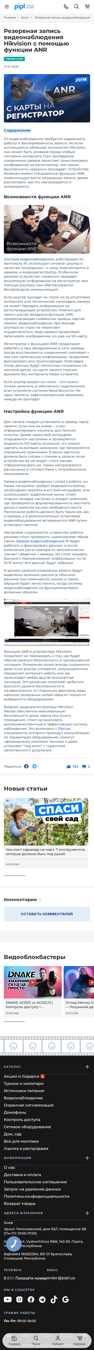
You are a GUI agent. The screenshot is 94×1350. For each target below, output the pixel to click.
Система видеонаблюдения (29, 259)
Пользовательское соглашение (35, 1182)
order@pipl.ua (61, 1278)
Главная (10, 17)
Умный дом (14, 59)
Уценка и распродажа (26, 1148)
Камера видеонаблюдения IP (42, 541)
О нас (9, 1167)
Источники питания (24, 1090)
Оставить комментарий (47, 914)
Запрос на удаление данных (32, 1189)
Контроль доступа (22, 1119)
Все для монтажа (21, 1141)
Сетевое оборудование (27, 1127)
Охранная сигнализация (29, 1105)
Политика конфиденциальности (36, 1196)
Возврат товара (19, 1203)
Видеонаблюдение (23, 1098)
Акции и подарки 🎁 (24, 1076)
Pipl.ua (64, 728)
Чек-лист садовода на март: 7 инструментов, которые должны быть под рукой (46, 851)
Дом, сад (12, 1134)
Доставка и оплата (22, 1174)
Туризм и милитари (24, 1083)
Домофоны (15, 1112)
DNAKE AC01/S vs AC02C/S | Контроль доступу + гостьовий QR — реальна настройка (29, 1004)
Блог (25, 17)
